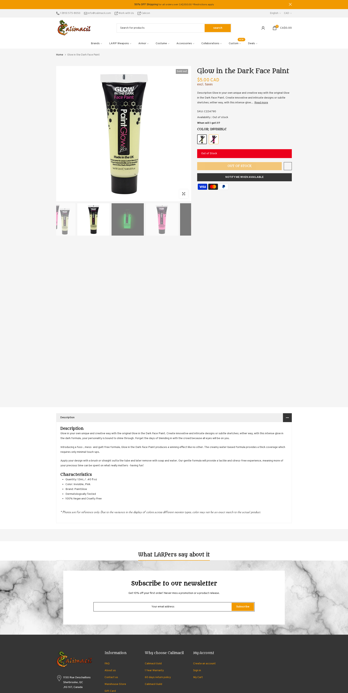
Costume (161, 43)
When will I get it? (208, 123)
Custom (236, 43)
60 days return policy (158, 677)
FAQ (107, 663)
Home (59, 55)
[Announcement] (174, 4)
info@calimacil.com (99, 13)
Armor (142, 43)
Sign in (197, 670)
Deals (251, 43)
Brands (95, 43)
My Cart (198, 677)
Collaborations (210, 43)
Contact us (111, 677)
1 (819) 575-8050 (69, 13)
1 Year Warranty (154, 670)
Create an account (204, 663)
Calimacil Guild (153, 684)
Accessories (184, 43)
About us (110, 670)
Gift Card (110, 691)
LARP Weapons (119, 43)
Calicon (145, 13)
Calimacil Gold (153, 663)
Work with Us (126, 13)
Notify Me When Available (244, 177)
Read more (261, 102)
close (57, 4)
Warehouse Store (115, 684)
